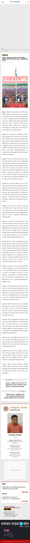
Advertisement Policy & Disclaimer (8, 536)
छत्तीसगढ (4, 55)
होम (6, 55)
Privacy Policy (9, 532)
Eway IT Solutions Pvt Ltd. (21, 541)
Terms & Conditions (8, 534)
